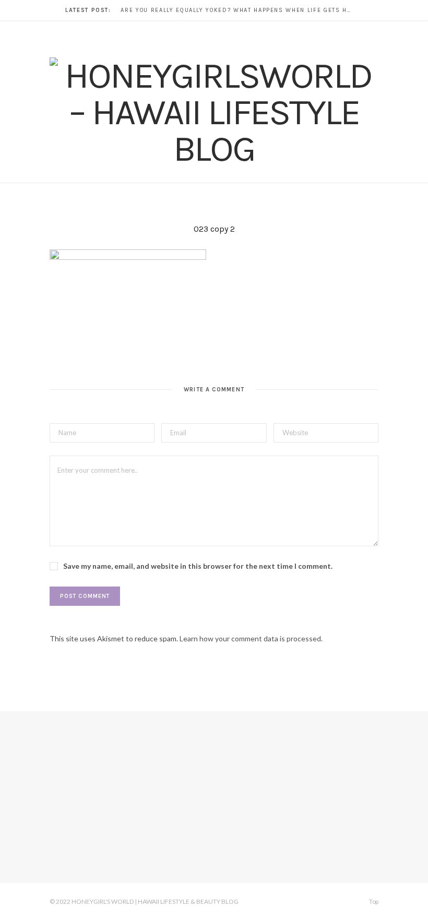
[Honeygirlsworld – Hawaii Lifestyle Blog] (214, 112)
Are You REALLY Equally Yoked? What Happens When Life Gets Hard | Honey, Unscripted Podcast (238, 10)
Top (373, 901)
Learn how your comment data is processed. (251, 638)
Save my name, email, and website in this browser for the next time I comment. (197, 565)
